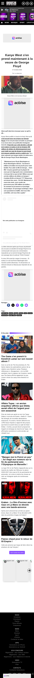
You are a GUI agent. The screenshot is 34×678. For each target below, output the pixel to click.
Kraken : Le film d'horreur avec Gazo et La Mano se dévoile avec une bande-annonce (16, 504)
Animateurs (17, 619)
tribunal (16, 313)
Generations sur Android (17, 647)
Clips (17, 664)
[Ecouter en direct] (23, 3)
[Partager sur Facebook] (8, 306)
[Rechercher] (27, 3)
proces (11, 313)
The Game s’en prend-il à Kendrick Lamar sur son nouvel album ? (17, 358)
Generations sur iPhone (17, 645)
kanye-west (5, 313)
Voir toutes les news (17, 552)
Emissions (17, 617)
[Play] (2, 10)
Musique (14, 22)
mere (25, 313)
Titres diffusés (17, 623)
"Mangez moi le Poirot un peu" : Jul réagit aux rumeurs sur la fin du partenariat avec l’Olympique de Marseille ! (16, 461)
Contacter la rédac (17, 639)
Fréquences (17, 625)
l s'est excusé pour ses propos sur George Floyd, (16, 138)
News (7, 22)
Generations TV (17, 662)
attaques (19, 315)
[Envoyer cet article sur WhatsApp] (21, 306)
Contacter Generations (17, 670)
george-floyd (12, 315)
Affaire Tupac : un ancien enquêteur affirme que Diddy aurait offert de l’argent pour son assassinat (15, 407)
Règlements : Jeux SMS (17, 654)
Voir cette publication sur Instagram (13, 220)
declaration (4, 315)
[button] (9, 570)
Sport (22, 22)
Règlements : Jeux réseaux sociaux (17, 652)
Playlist (17, 621)
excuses (30, 313)
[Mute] (32, 10)
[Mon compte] (31, 3)
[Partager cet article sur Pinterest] (17, 306)
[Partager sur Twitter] (13, 306)
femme (21, 313)
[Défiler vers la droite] (29, 570)
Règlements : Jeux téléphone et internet (17, 657)
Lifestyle (17, 637)
